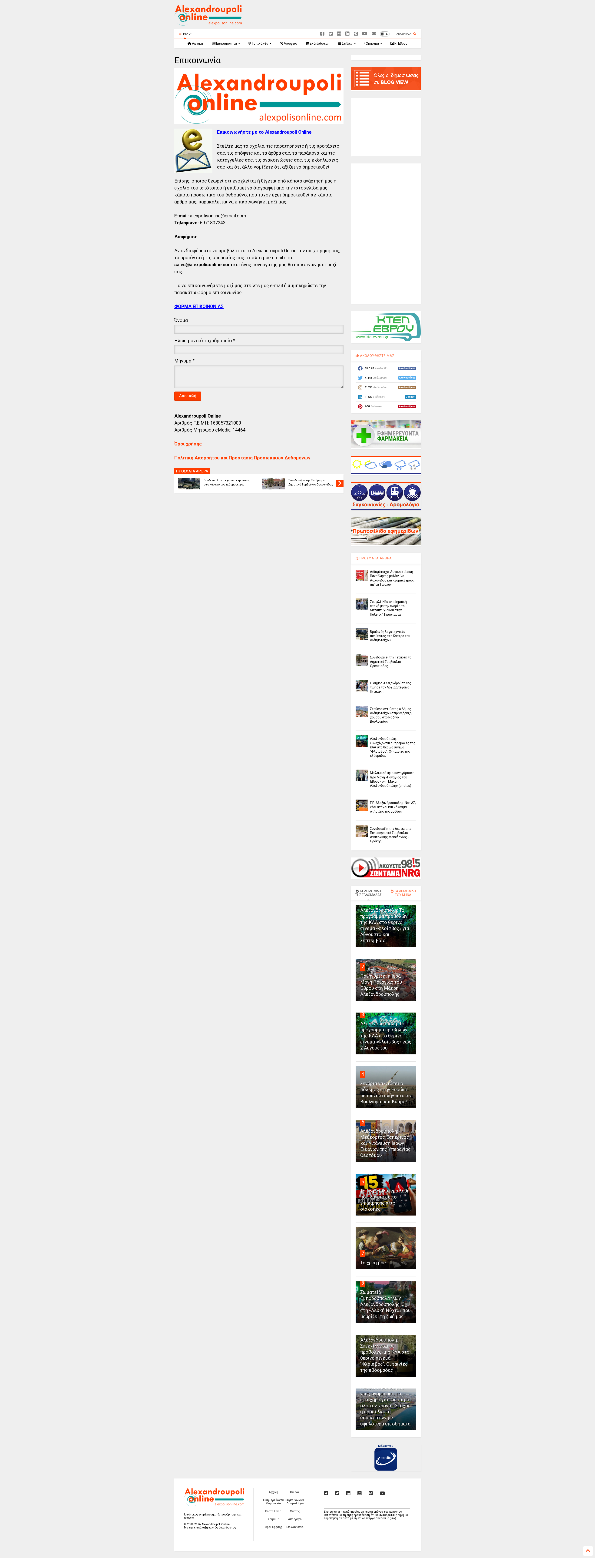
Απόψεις (290, 43)
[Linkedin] (347, 34)
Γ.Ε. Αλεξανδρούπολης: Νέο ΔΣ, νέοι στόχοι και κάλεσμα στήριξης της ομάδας (393, 807)
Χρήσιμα (372, 43)
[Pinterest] (356, 34)
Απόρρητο (295, 1519)
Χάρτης (295, 1511)
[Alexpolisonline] (374, 34)
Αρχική (197, 43)
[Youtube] (364, 34)
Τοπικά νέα (259, 43)
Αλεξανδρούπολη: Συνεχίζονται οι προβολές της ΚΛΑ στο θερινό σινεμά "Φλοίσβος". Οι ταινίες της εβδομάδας (392, 747)
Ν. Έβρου (400, 43)
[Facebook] (322, 34)
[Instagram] (339, 34)
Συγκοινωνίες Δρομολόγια (294, 1501)
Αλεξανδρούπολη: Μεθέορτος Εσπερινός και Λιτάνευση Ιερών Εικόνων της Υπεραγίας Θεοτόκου (385, 1143)
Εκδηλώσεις (319, 43)
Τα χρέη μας (373, 1263)
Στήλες (347, 43)
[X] (331, 34)
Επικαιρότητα (226, 43)
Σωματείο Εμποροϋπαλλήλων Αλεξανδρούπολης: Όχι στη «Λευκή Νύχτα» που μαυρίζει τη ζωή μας (385, 1304)
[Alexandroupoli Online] (208, 23)
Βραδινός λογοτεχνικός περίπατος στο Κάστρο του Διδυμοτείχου (227, 482)
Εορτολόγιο (273, 1511)
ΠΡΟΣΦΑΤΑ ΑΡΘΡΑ (375, 558)
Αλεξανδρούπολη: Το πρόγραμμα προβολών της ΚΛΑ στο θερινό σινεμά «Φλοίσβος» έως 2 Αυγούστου (385, 1036)
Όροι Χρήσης (273, 1527)
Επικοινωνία (294, 1527)
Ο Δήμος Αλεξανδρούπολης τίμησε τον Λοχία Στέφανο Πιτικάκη (390, 687)
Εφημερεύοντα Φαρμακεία (273, 1501)
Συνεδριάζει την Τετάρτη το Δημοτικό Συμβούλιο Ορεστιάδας (310, 482)
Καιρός (295, 1492)
